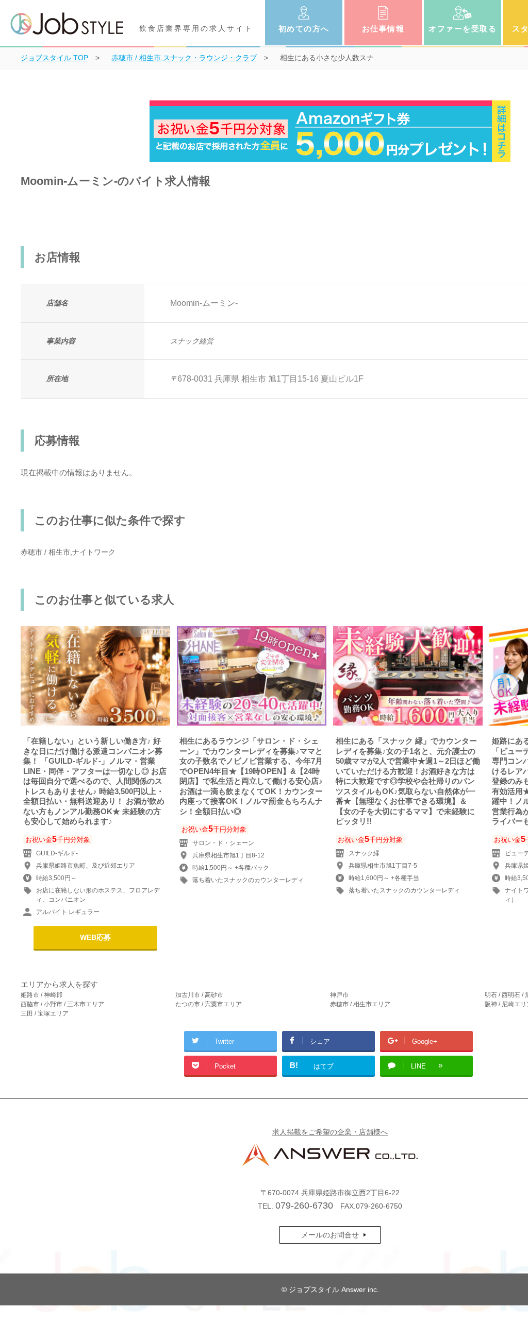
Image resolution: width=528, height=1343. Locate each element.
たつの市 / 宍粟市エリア (208, 1004)
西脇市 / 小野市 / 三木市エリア (62, 1004)
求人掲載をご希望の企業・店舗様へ (330, 1132)
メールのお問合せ (330, 1235)
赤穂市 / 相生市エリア (360, 1004)
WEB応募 (95, 937)
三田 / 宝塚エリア (45, 1013)
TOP (54, 58)
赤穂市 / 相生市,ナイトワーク (68, 552)
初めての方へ (303, 28)
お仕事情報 (383, 28)
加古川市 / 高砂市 (199, 994)
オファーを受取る (462, 28)
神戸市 (339, 994)
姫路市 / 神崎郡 (41, 994)
